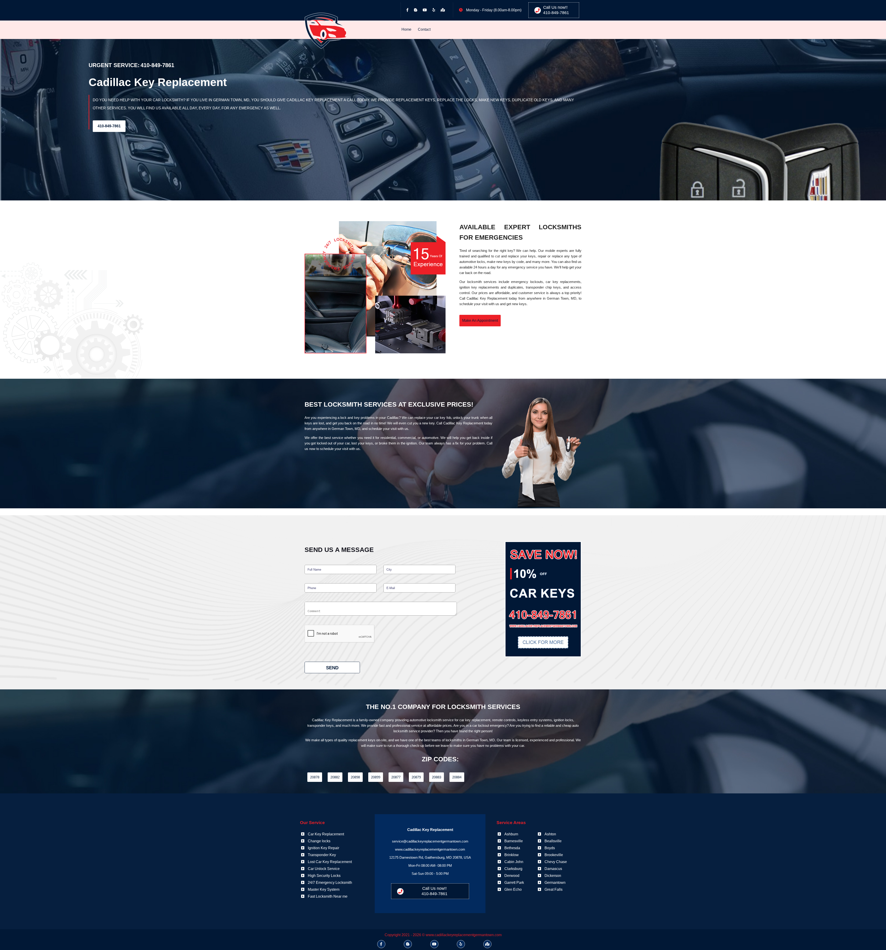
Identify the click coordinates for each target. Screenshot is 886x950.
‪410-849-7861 (556, 12)
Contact (424, 29)
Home (406, 29)
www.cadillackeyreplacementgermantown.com (430, 849)
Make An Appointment (480, 320)
